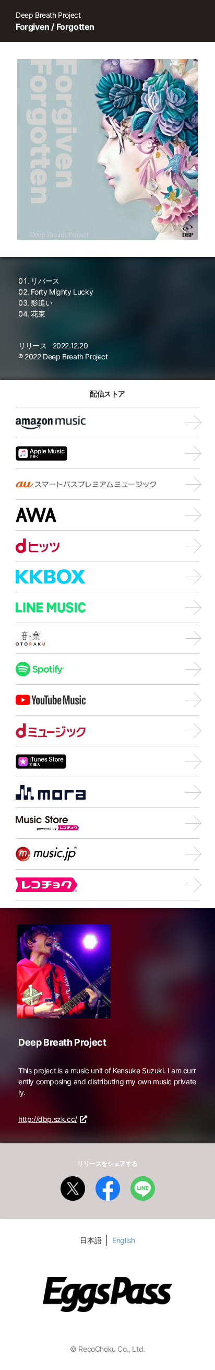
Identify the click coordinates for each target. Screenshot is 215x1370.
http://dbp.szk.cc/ (47, 1119)
